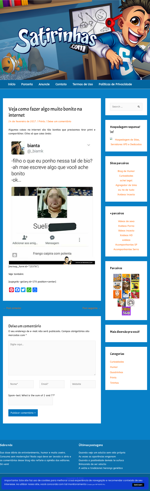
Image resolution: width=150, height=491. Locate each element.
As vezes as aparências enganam (97, 456)
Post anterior (12, 308)
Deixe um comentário (59, 121)
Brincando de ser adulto (92, 464)
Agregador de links (126, 185)
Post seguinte (91, 308)
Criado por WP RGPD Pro (96, 484)
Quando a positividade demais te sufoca (101, 460)
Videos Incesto (126, 230)
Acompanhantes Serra (126, 249)
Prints (42, 121)
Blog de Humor (126, 171)
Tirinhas (114, 382)
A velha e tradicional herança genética (101, 468)
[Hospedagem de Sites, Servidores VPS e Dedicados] (126, 142)
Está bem (138, 485)
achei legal (126, 180)
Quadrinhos (116, 372)
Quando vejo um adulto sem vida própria (102, 452)
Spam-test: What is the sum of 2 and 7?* (31, 395)
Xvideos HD (126, 235)
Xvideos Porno (126, 226)
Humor (114, 367)
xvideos (126, 240)
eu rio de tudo (126, 189)
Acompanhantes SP (126, 244)
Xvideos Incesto (126, 194)
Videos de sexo (126, 221)
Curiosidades (126, 175)
